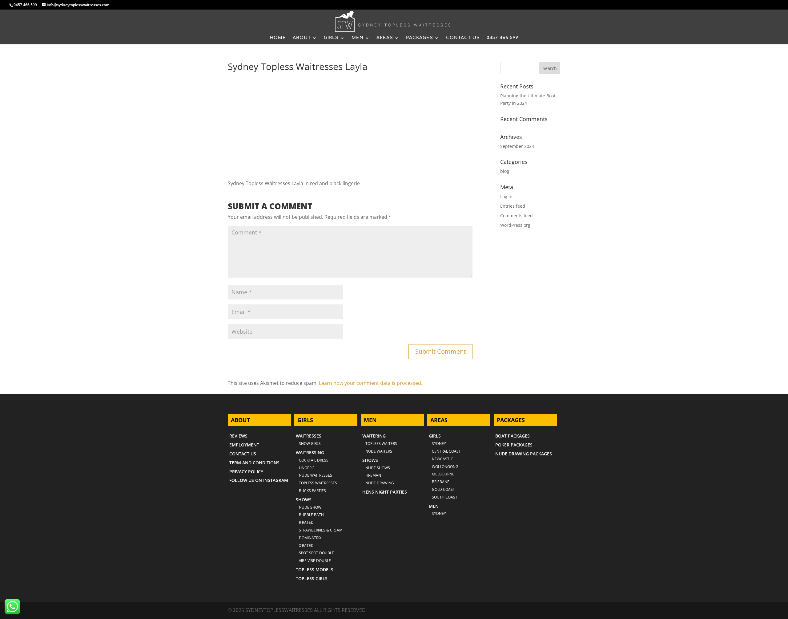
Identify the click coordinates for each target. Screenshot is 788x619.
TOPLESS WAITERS (381, 443)
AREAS (384, 38)
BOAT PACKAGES (512, 436)
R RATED (306, 522)
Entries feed (512, 206)
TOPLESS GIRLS (312, 578)
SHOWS (304, 500)
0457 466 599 (25, 4)
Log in (506, 196)
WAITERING (374, 436)
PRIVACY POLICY (246, 471)
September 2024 (517, 146)
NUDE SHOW (310, 507)
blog (504, 171)
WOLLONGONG (445, 466)
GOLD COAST (443, 489)
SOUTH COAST (444, 497)
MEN (358, 38)
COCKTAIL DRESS (313, 460)
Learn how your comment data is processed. (370, 383)
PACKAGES (419, 38)
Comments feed (516, 215)
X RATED (306, 545)
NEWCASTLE (442, 459)
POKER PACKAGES (514, 445)
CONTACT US (463, 38)
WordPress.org (515, 225)
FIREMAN (373, 475)
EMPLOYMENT (244, 445)
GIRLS (331, 38)
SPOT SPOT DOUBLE (316, 553)
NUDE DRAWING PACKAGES (523, 454)
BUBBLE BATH (311, 514)
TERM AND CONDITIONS (254, 463)
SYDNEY (439, 513)
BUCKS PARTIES (312, 490)
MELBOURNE (443, 474)
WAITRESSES (308, 436)
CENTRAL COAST (446, 451)
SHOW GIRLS (310, 443)
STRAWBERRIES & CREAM (321, 530)
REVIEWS (238, 436)
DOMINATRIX (310, 537)
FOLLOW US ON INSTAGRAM (258, 480)
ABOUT (302, 38)
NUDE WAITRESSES (315, 475)
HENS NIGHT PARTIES (384, 492)
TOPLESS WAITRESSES (318, 483)
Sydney (439, 443)
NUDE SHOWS (377, 467)
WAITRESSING (310, 452)
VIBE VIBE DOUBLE (315, 560)
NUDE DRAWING (379, 483)
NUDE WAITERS (378, 451)
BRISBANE (440, 481)
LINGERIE (307, 467)
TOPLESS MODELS (314, 569)
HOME (278, 38)
